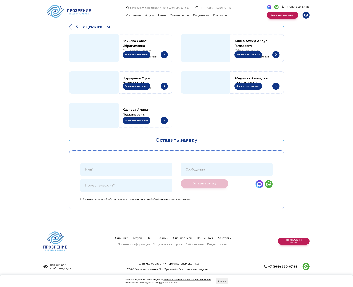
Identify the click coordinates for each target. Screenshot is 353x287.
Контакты (220, 15)
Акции (163, 238)
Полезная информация (134, 244)
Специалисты (179, 15)
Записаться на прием (136, 54)
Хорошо (222, 281)
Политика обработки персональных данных (168, 263)
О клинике (133, 15)
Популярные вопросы (168, 244)
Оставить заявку (204, 183)
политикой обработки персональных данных (165, 199)
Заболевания (195, 244)
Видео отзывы (217, 244)
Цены (162, 15)
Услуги (149, 15)
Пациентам (201, 15)
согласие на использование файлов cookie (187, 279)
